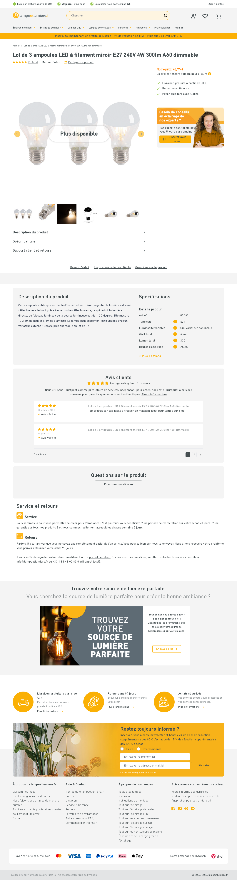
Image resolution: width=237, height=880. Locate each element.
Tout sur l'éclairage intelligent (136, 827)
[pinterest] (186, 808)
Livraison (71, 800)
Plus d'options (151, 356)
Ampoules (141, 27)
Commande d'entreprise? (81, 823)
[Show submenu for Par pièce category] (130, 27)
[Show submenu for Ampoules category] (149, 27)
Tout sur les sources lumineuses (138, 818)
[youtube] (193, 808)
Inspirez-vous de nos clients (112, 267)
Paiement (71, 796)
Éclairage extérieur (50, 27)
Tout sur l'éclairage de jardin (136, 809)
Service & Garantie (77, 805)
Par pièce (123, 27)
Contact (17, 818)
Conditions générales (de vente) (32, 796)
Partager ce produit (81, 62)
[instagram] (180, 808)
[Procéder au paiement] (200, 454)
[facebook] (173, 808)
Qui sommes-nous (24, 791)
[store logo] (31, 15)
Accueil (16, 46)
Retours (70, 809)
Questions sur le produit (151, 267)
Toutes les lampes (129, 791)
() (33, 62)
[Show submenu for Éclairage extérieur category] (62, 27)
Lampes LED (74, 27)
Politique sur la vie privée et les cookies (37, 809)
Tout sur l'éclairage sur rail (135, 823)
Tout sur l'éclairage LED (133, 814)
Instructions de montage (133, 800)
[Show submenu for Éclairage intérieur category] (34, 27)
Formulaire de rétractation (82, 814)
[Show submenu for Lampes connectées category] (113, 27)
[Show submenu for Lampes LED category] (83, 27)
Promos (179, 27)
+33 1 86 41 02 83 (65, 561)
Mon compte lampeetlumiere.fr (85, 791)
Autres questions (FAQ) (80, 818)
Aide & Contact (216, 4)
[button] (118, 36)
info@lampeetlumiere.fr (32, 561)
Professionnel (162, 27)
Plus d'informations (154, 394)
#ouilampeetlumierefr (26, 814)
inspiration (124, 796)
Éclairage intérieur (23, 27)
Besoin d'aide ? (79, 267)
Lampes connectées (100, 27)
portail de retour (100, 557)
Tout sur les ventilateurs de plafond (140, 831)
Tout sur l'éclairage (130, 805)
